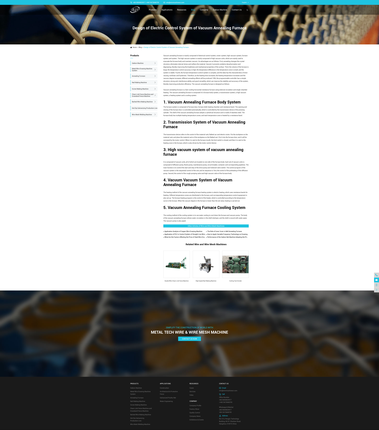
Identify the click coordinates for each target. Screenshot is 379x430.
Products (153, 10)
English (244, 2)
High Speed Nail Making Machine (206, 281)
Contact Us (237, 10)
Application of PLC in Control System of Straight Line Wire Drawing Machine (185, 234)
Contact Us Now (189, 339)
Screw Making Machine (140, 89)
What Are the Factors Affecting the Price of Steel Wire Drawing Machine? (185, 237)
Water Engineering (166, 401)
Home (135, 47)
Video (191, 395)
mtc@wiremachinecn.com (173, 2)
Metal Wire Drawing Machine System (142, 69)
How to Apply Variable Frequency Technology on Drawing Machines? (228, 234)
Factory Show (194, 409)
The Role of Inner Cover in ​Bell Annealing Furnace (224, 231)
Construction (164, 388)
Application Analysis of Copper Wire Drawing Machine (183, 231)
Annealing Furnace (138, 76)
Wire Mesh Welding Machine (142, 115)
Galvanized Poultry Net (168, 398)
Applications (167, 10)
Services (192, 391)
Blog (193, 10)
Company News (195, 416)
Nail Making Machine (139, 82)
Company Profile (195, 405)
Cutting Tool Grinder (235, 281)
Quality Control (195, 413)
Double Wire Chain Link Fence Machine (177, 281)
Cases (192, 388)
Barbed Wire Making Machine (142, 102)
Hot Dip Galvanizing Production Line (144, 108)
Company (204, 10)
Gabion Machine (220, 10)
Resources (181, 10)
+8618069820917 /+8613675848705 (144, 2)
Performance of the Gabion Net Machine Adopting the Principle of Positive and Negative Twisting (228, 237)
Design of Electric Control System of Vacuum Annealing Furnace (166, 47)
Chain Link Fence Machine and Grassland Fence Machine (142, 95)
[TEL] (376, 284)
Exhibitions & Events (197, 420)
